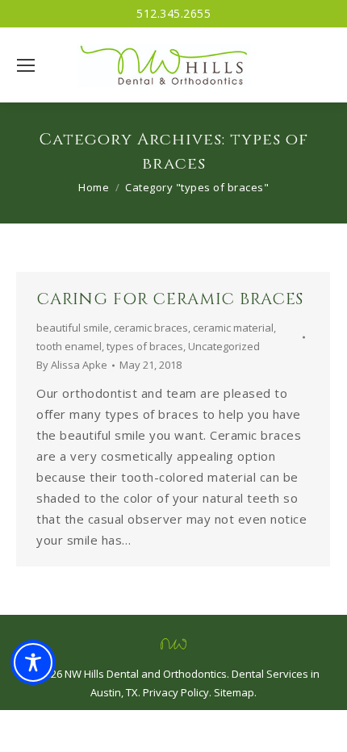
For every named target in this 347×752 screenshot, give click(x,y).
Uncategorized (224, 346)
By (71, 364)
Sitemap (234, 692)
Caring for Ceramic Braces (169, 299)
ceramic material (233, 327)
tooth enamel (69, 346)
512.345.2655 (173, 13)
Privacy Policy (176, 692)
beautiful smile (72, 327)
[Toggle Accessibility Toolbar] (33, 662)
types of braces (145, 346)
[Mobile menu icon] (26, 65)
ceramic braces (151, 327)
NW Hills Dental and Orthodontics (146, 673)
